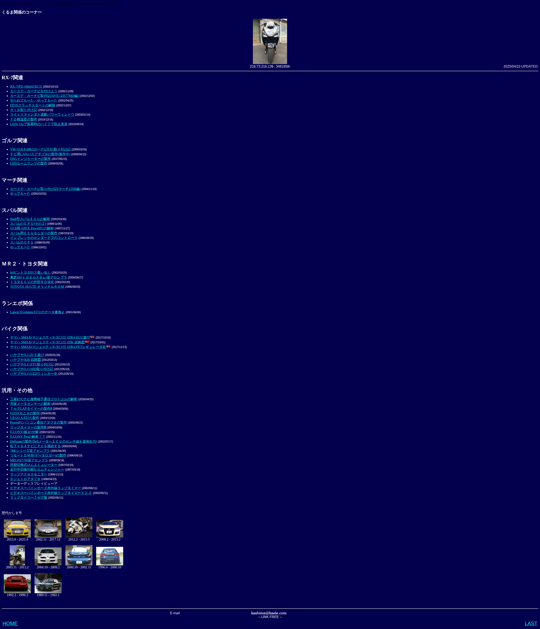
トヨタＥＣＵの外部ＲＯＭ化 (32, 282)
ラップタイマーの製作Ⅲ (28, 427)
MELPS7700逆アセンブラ (29, 460)
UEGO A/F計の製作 (24, 418)
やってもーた (20, 193)
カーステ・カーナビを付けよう (33, 91)
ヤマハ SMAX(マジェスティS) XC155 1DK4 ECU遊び (50, 337)
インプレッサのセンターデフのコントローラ (44, 238)
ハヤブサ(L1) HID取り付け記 (31, 369)
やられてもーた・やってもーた (33, 100)
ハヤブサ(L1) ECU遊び (27, 355)
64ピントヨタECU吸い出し (30, 272)
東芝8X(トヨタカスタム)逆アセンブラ (38, 277)
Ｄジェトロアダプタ (25, 479)
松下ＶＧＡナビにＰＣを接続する (35, 446)
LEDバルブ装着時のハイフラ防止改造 (39, 124)
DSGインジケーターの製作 (30, 159)
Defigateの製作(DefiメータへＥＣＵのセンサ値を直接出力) (53, 441)
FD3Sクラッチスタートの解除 (32, 105)
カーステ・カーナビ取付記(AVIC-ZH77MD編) (44, 96)
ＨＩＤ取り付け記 (23, 110)
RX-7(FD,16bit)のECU (26, 86)
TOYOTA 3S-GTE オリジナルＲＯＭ (37, 286)
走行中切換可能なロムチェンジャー (37, 469)
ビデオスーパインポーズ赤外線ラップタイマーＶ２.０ (51, 493)
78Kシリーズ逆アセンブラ (30, 450)
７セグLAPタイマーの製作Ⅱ (31, 408)
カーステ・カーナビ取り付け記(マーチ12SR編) (45, 189)
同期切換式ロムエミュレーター (33, 465)
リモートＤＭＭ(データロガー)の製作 (38, 455)
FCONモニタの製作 (25, 413)
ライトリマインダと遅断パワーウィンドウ (42, 114)
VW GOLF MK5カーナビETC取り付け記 (40, 149)
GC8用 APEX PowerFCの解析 (32, 228)
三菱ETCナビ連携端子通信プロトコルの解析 (43, 399)
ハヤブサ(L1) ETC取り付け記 (32, 364)
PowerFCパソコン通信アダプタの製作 (38, 422)
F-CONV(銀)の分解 (24, 432)
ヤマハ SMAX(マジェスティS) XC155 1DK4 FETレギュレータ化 (58, 347)
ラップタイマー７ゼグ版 (28, 497)
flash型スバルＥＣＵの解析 (30, 219)
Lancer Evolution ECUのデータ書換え (37, 312)
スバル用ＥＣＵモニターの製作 (33, 233)
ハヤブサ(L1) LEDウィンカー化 (33, 373)
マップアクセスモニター (28, 474)
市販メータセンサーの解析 (30, 404)
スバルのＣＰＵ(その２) (28, 223)
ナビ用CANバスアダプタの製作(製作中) (40, 154)
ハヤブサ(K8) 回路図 (25, 359)
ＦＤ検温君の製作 (23, 119)
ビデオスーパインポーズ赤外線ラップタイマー (45, 488)
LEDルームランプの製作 (28, 163)
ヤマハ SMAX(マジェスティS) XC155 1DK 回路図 (47, 342)
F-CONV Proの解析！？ (27, 436)
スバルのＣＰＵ (22, 242)
